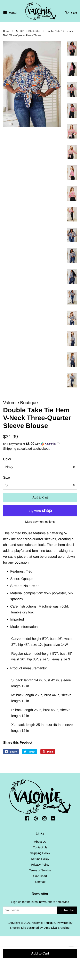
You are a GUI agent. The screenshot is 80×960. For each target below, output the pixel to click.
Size (6, 477)
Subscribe (67, 910)
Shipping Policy (40, 853)
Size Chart (40, 876)
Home (6, 31)
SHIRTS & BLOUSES (28, 31)
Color (7, 459)
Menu (12, 12)
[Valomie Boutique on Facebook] (27, 819)
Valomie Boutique (43, 922)
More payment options (40, 521)
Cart (73, 12)
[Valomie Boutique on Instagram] (44, 819)
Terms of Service (40, 870)
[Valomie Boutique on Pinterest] (35, 819)
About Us (40, 841)
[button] (40, 444)
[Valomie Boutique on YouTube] (53, 819)
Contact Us (40, 847)
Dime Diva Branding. (56, 927)
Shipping (9, 448)
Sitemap (40, 881)
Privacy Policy (40, 864)
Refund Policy (40, 859)
